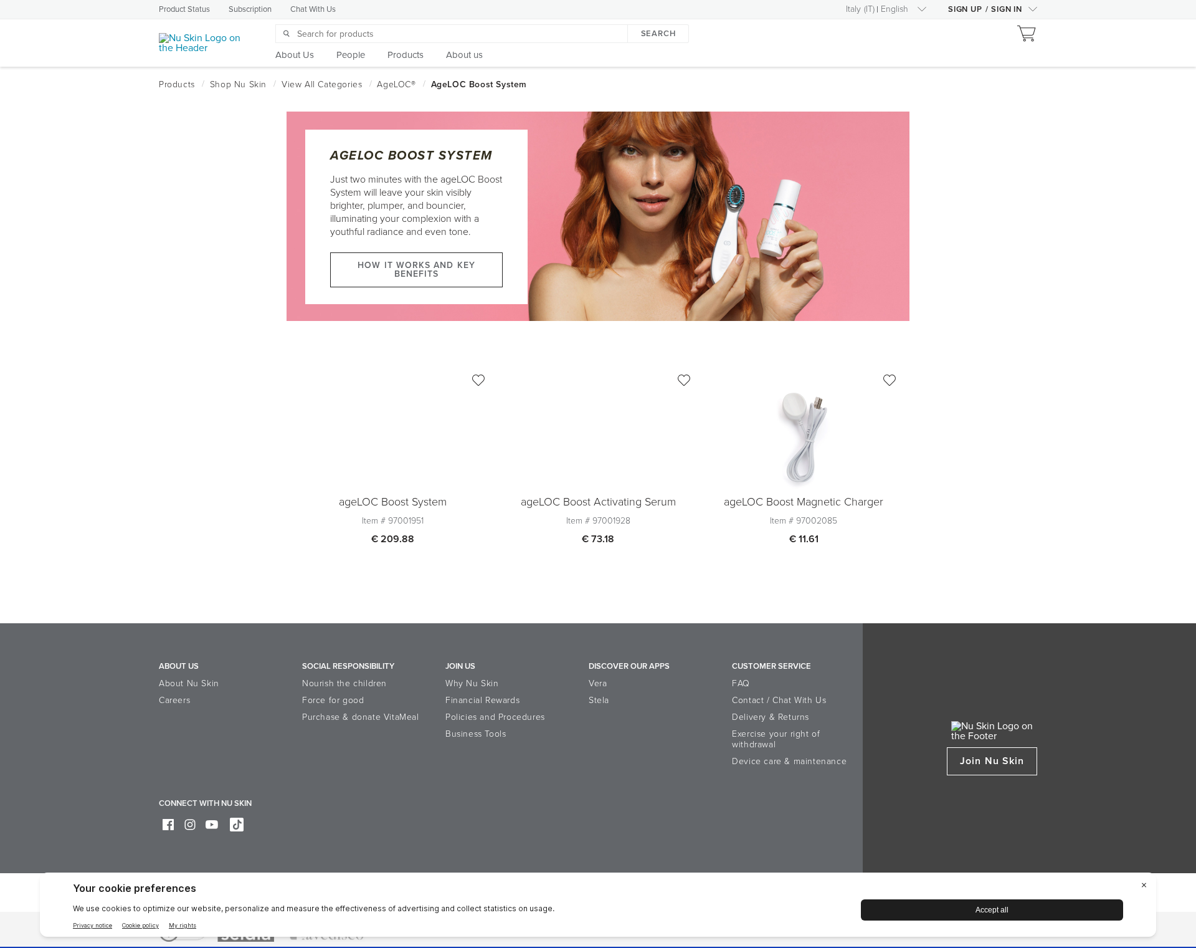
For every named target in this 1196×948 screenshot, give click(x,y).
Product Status (184, 9)
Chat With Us (313, 9)
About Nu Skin (189, 683)
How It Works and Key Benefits (416, 269)
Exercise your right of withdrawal (776, 739)
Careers (174, 700)
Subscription (250, 9)
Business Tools (475, 734)
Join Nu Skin (992, 761)
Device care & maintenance (789, 761)
